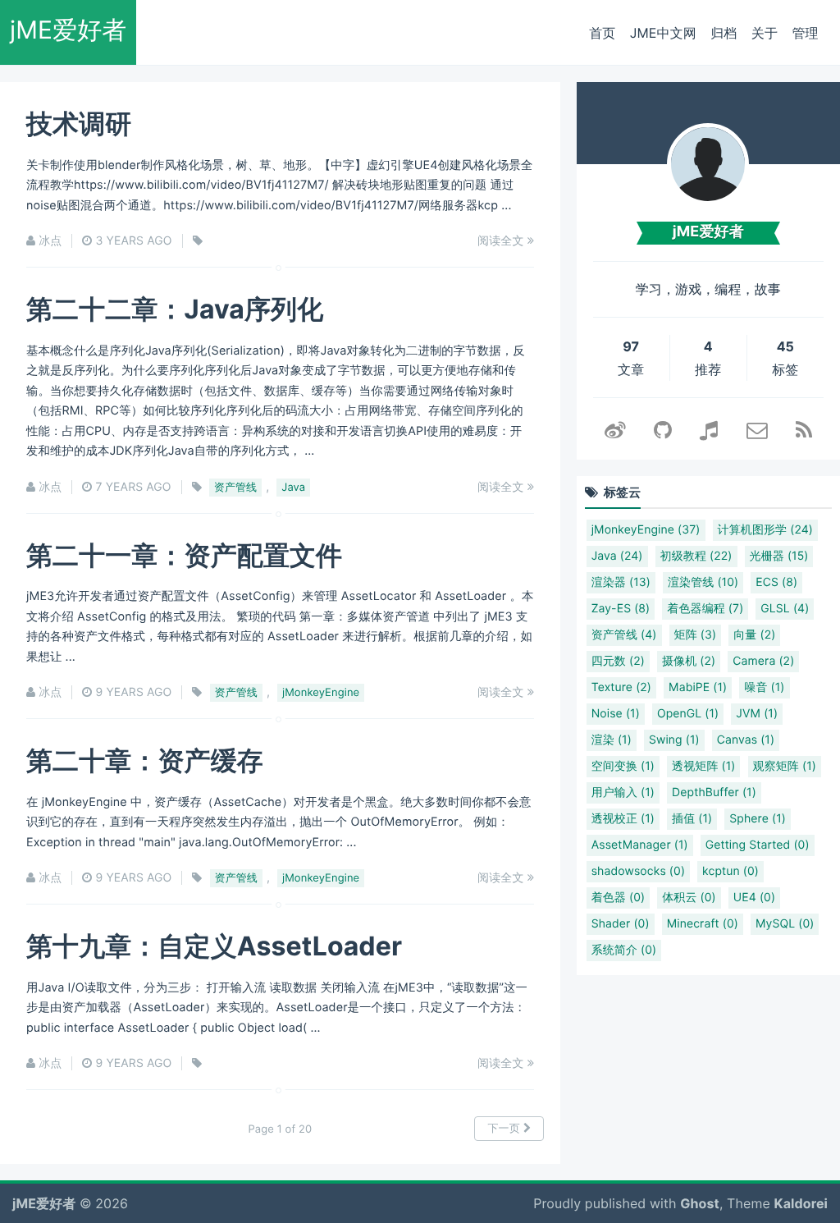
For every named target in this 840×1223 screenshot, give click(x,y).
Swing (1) (674, 740)
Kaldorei (801, 1203)
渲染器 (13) (621, 582)
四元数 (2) (618, 661)
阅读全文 (502, 241)
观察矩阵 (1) (784, 766)
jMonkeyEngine (320, 692)
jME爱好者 (43, 1203)
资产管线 (235, 487)
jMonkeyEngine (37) (646, 530)
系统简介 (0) (624, 950)
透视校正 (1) (623, 819)
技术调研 (78, 124)
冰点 (50, 241)
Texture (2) (621, 687)
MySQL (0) (785, 924)
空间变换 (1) (623, 766)
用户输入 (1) (623, 792)
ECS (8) (776, 582)
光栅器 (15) (779, 556)
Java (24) (617, 556)
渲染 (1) (611, 740)
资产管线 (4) (624, 635)
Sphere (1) (757, 819)
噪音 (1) (764, 687)
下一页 (505, 1128)
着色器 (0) (618, 898)
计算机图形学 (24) (765, 530)
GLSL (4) (784, 609)
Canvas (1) (745, 740)
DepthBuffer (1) (714, 792)
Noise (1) (615, 714)
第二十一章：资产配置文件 (184, 555)
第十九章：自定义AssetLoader (214, 946)
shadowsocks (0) (638, 871)
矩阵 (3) (695, 635)
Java (293, 487)
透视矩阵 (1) (703, 766)
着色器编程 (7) (705, 609)
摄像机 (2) (688, 661)
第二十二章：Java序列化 (174, 309)
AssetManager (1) (639, 845)
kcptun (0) (730, 871)
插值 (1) (692, 819)
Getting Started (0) (757, 845)
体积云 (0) (689, 898)
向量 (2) (754, 635)
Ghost (699, 1203)
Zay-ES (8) (621, 609)
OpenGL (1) (688, 714)
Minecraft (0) (702, 924)
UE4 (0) (754, 898)
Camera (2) (763, 661)
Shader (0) (620, 924)
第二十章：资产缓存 (144, 760)
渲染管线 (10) (703, 582)
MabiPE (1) (698, 687)
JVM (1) (757, 714)
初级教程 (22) (696, 556)
